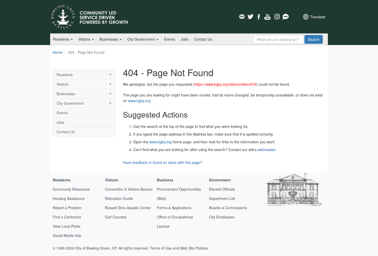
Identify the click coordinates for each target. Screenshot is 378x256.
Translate (317, 16)
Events (169, 39)
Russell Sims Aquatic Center (128, 207)
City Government (141, 39)
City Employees (221, 216)
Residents (61, 39)
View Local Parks (66, 226)
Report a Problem (67, 207)
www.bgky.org (139, 100)
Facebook (259, 17)
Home (57, 52)
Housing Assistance (69, 198)
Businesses (109, 39)
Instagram (277, 17)
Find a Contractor (67, 216)
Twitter (250, 17)
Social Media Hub (67, 235)
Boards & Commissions (228, 207)
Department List (222, 198)
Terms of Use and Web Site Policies (179, 248)
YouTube (268, 17)
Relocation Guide (119, 198)
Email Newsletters (242, 17)
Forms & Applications (174, 207)
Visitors (84, 39)
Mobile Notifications (285, 17)
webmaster (266, 149)
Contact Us (203, 39)
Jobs (184, 39)
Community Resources (71, 189)
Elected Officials (222, 189)
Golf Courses (115, 216)
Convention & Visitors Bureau (128, 189)
